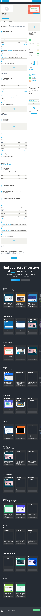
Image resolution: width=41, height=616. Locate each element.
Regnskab (10, 21)
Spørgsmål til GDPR (38, 614)
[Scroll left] (1, 300)
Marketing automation (32, 504)
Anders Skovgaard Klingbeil (4, 193)
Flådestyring (30, 372)
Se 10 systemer (20, 491)
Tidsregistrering (7, 346)
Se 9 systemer (32, 517)
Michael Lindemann (10, 97)
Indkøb (17, 557)
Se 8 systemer (32, 464)
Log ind (30, 609)
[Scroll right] (40, 300)
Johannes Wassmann (9, 50)
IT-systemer (22, 2)
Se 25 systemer (8, 596)
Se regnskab (2, 44)
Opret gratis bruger (36, 609)
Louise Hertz (9, 224)
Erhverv (2, 610)
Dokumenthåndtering (32, 319)
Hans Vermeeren (12, 193)
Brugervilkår (33, 614)
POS (16, 319)
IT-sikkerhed (18, 477)
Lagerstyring (30, 425)
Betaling (5, 293)
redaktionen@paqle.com (11, 610)
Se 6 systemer (20, 412)
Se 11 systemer (8, 517)
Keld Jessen (2, 187)
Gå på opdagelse (15, 280)
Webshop (18, 425)
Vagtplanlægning (19, 372)
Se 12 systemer (8, 306)
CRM (5, 504)
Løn (28, 293)
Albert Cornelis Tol (3, 159)
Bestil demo (34, 113)
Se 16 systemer (32, 332)
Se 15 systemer (20, 332)
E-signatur (18, 451)
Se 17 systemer (8, 359)
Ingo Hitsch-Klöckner (3, 57)
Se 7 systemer (20, 385)
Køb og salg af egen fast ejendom (33, 95)
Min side (18, 2)
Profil (4, 21)
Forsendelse (30, 530)
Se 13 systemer (32, 306)
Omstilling (6, 583)
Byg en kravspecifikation (25, 280)
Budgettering (18, 398)
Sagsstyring (30, 398)
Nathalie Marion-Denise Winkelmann (6, 164)
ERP (28, 557)
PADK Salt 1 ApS (31, 100)
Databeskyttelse (31, 451)
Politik (2, 611)
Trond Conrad (2, 50)
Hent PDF (25, 44)
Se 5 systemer (20, 464)
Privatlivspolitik (29, 614)
